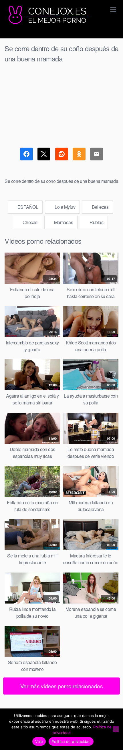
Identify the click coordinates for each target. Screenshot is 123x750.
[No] (116, 729)
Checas (29, 222)
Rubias (96, 222)
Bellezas (100, 207)
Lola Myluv (65, 207)
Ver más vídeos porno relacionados (61, 686)
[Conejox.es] (47, 15)
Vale (39, 741)
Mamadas (63, 222)
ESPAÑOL (27, 207)
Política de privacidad (71, 741)
